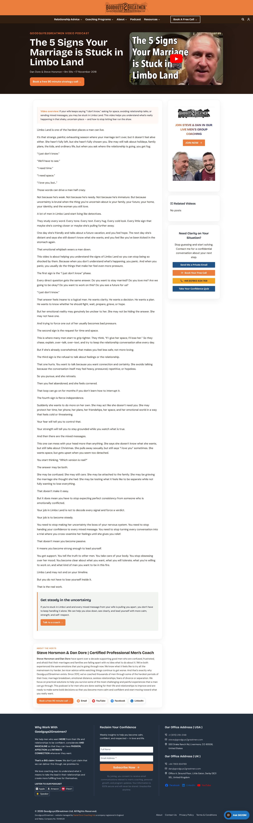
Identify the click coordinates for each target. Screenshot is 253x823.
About (159, 814)
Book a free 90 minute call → (55, 700)
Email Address (109, 758)
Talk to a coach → (53, 622)
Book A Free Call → (185, 19)
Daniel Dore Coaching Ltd (84, 815)
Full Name (105, 749)
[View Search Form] (243, 19)
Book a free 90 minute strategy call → (57, 81)
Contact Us (171, 814)
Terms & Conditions (206, 814)
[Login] (248, 19)
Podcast (135, 19)
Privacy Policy (186, 814)
